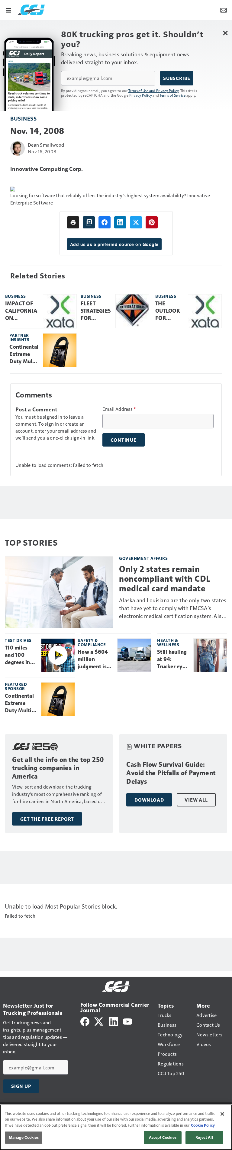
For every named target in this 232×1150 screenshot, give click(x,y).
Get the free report (47, 819)
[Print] (73, 222)
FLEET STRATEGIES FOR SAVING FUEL (96, 311)
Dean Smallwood (46, 144)
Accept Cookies (163, 1137)
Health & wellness (168, 642)
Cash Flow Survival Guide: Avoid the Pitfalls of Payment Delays (171, 773)
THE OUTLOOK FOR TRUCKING (168, 311)
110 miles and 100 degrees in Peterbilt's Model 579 (18, 655)
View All (196, 800)
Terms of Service (172, 95)
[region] (116, 1127)
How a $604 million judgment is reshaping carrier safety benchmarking (95, 659)
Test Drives (18, 640)
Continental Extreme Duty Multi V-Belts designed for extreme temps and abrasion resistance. (23, 354)
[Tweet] (136, 222)
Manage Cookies (24, 1137)
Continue (124, 440)
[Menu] (8, 10)
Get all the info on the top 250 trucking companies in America (58, 768)
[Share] (104, 222)
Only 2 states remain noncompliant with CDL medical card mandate (165, 578)
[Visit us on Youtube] (127, 1021)
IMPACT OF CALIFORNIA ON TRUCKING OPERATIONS (22, 311)
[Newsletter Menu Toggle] (223, 10)
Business (23, 118)
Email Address (119, 409)
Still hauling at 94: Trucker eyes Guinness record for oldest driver (172, 659)
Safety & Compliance (92, 642)
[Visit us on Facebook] (84, 1021)
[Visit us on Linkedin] (113, 1021)
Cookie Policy (203, 1125)
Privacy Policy (140, 95)
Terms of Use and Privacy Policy (153, 90)
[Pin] (152, 222)
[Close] (222, 1114)
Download (149, 800)
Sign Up (21, 1086)
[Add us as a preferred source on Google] (89, 222)
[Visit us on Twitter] (99, 1021)
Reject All (204, 1137)
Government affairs (143, 558)
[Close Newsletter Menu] (225, 33)
